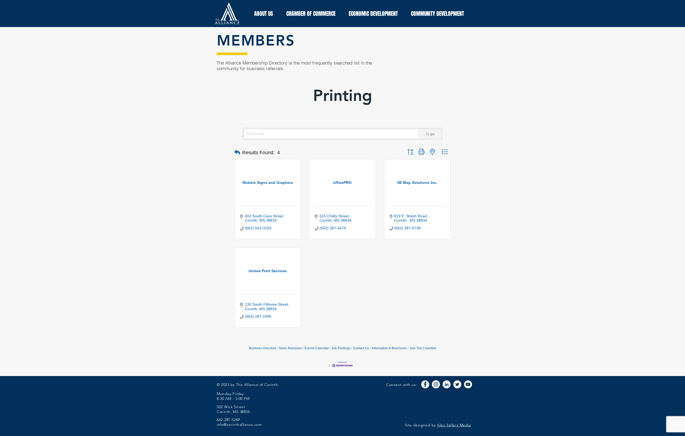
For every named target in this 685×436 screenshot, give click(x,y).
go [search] (432, 134)
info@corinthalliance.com (239, 424)
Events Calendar (317, 348)
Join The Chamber (422, 348)
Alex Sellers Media (454, 425)
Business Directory (262, 348)
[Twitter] (457, 384)
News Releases (290, 348)
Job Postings (341, 348)
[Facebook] (425, 384)
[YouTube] (468, 384)
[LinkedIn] (447, 384)
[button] (237, 152)
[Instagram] (436, 384)
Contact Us (361, 348)
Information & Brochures (389, 348)
